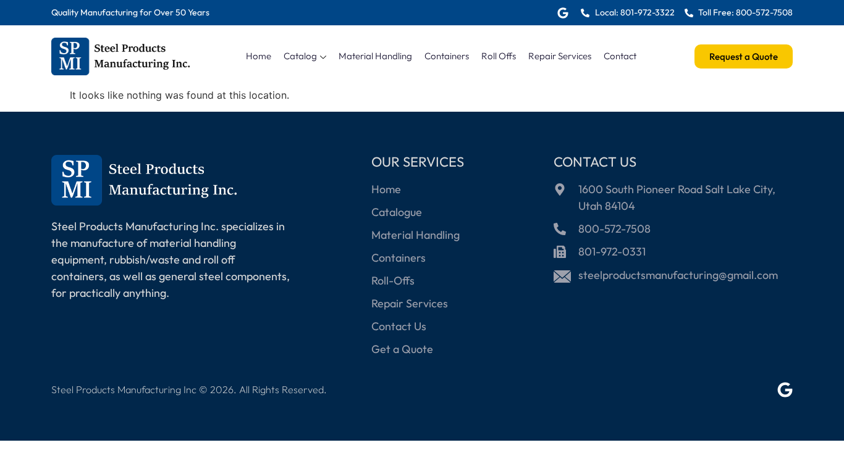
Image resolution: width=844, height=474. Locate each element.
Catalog (300, 56)
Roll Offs (498, 56)
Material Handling (375, 56)
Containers (446, 56)
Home (258, 56)
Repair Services (559, 56)
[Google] (562, 13)
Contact (620, 56)
